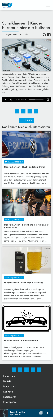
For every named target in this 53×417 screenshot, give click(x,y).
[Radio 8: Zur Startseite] (23, 5)
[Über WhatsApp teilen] (30, 111)
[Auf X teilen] (23, 111)
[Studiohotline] (33, 369)
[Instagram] (20, 369)
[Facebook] (14, 369)
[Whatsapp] (26, 369)
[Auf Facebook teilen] (17, 111)
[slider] (36, 99)
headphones (44, 34)
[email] (39, 369)
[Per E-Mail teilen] (36, 111)
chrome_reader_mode (49, 34)
